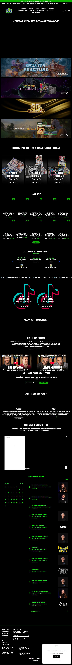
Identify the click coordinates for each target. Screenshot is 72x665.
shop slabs (36, 179)
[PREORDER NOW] (36, 108)
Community (32, 10)
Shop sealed (35, 182)
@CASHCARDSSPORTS (47, 304)
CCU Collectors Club (6, 5)
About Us (38, 3)
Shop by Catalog (5, 3)
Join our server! (19, 418)
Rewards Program (5, 631)
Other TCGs (43, 9)
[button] (13, 261)
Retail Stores (50, 10)
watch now (53, 417)
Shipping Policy (5, 635)
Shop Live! (43, 3)
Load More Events (35, 611)
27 (14, 502)
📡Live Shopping (40, 10)
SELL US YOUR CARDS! (54, 3)
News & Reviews (25, 3)
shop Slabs (13, 179)
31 (6, 506)
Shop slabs (59, 179)
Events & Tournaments (16, 3)
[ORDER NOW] (36, 88)
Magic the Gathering (22, 9)
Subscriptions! (33, 3)
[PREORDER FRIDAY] (36, 67)
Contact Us (13, 5)
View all (36, 242)
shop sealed (13, 182)
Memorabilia (51, 9)
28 (17, 502)
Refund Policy (5, 637)
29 (19, 502)
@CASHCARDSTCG (24, 306)
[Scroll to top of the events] (67, 611)
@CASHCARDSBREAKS (47, 306)
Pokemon (31, 9)
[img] (36, 253)
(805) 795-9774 (5, 644)
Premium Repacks (36, 12)
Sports (37, 9)
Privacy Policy (5, 639)
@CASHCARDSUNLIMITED (24, 304)
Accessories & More (22, 10)
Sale (10, 3)
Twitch (47, 3)
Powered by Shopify (36, 660)
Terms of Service (5, 633)
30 (22, 502)
